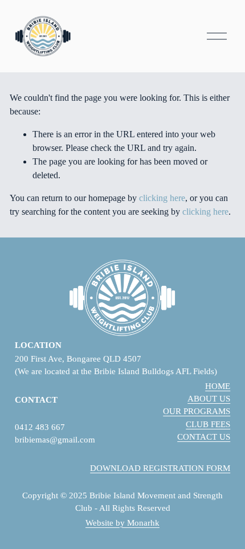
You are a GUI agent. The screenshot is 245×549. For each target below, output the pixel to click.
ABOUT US (208, 398)
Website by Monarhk (122, 522)
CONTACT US (203, 436)
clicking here (162, 198)
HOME (217, 386)
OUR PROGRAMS (196, 411)
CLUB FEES (208, 424)
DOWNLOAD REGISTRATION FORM (160, 468)
